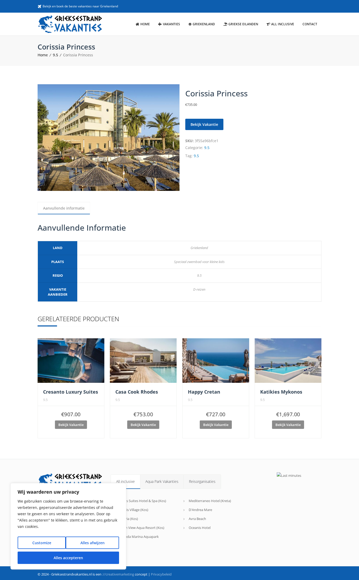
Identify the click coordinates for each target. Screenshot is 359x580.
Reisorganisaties (202, 481)
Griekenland (199, 247)
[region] (68, 526)
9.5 (55, 54)
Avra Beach (197, 518)
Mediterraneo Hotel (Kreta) (210, 500)
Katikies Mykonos (281, 392)
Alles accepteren (68, 557)
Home (43, 54)
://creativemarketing (118, 574)
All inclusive (125, 481)
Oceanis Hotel (200, 527)
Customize (41, 542)
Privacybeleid (161, 574)
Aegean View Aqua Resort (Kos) (140, 527)
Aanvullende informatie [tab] (64, 208)
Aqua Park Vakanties (161, 481)
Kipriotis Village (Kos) (132, 509)
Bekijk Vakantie (204, 124)
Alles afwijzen (92, 542)
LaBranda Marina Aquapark (137, 536)
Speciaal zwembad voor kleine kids (199, 261)
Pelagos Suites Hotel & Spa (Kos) (141, 500)
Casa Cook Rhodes (136, 392)
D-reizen (199, 289)
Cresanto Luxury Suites (70, 392)
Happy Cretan (204, 392)
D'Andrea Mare (200, 509)
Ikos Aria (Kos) (127, 518)
